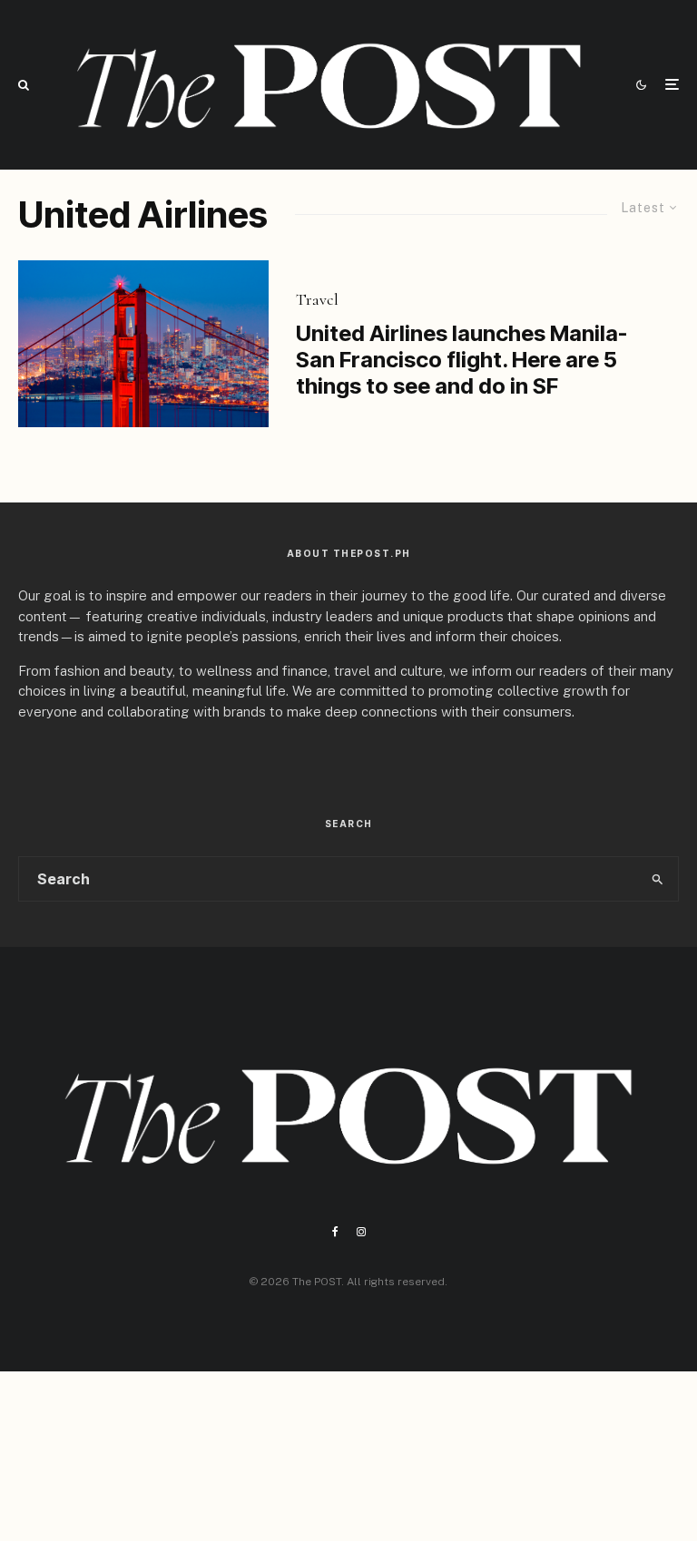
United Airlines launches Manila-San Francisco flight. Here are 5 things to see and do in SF (461, 360)
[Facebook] (335, 1231)
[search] (657, 879)
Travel (317, 299)
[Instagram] (361, 1231)
